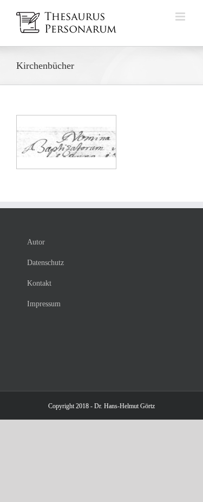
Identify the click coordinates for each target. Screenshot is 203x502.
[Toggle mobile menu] (181, 16)
